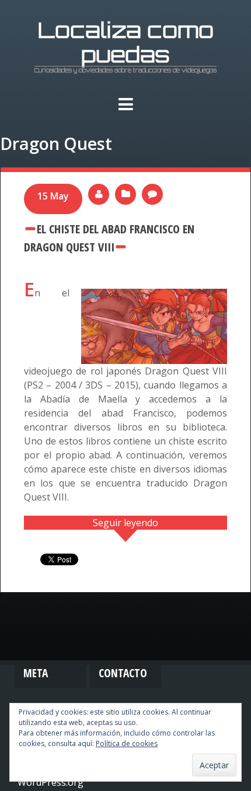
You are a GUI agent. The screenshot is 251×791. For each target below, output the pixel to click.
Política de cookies (127, 743)
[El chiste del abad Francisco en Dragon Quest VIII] (154, 295)
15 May (53, 196)
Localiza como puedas (126, 42)
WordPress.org (50, 782)
